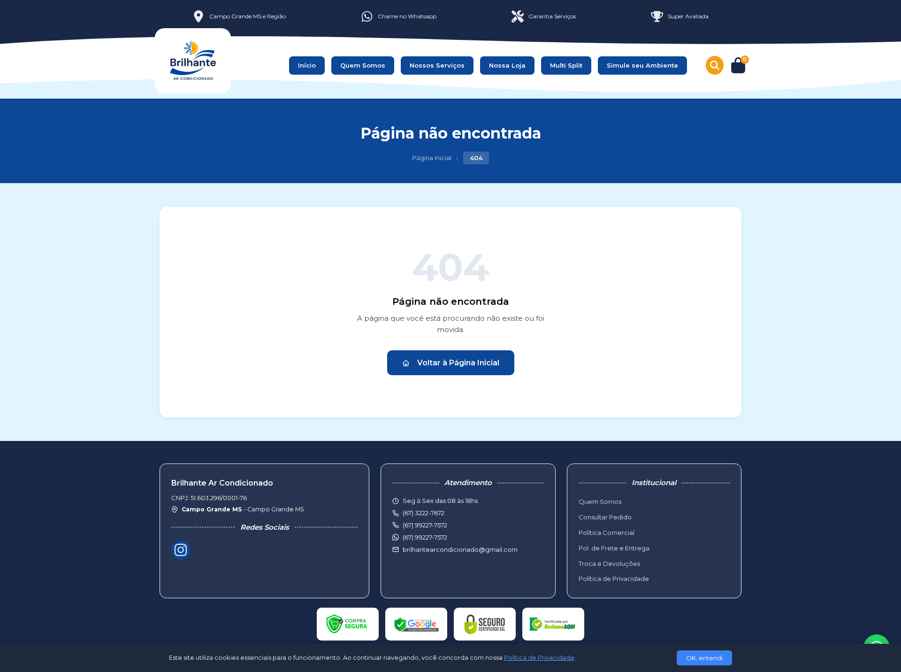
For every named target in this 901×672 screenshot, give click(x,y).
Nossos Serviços (437, 65)
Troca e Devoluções (609, 563)
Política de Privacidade (614, 578)
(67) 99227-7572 (425, 537)
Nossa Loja (507, 65)
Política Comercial (606, 532)
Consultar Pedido (605, 517)
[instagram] (180, 550)
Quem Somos (362, 65)
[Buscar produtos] (715, 65)
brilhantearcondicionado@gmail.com (460, 549)
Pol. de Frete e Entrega (614, 548)
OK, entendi (704, 658)
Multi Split (566, 65)
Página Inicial (431, 158)
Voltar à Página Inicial (458, 362)
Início (307, 65)
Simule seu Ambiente (642, 65)
